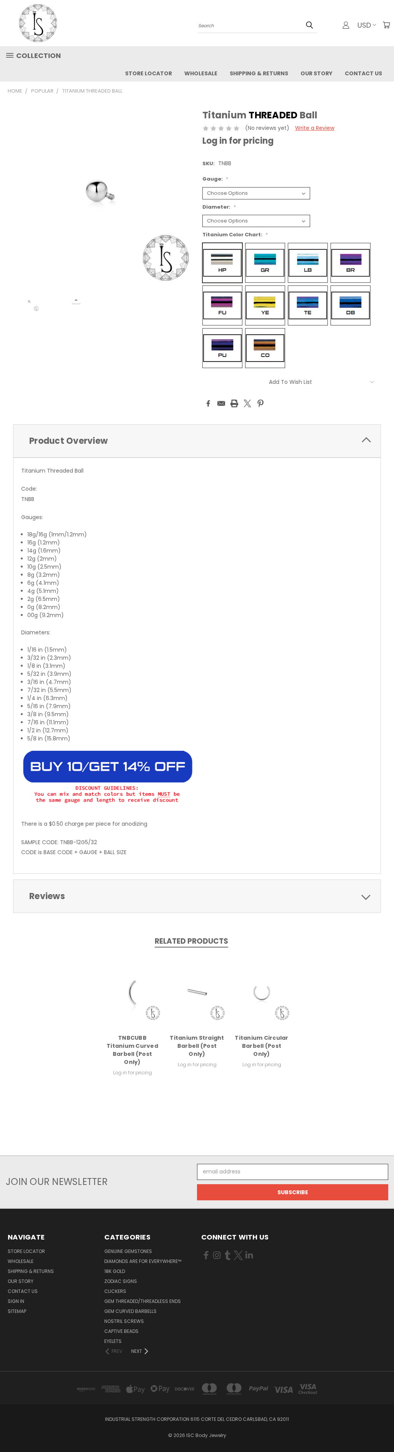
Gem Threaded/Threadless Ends (142, 1301)
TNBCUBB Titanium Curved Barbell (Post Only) (132, 1050)
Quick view (132, 991)
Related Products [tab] (191, 941)
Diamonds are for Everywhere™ (142, 1261)
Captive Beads (121, 1331)
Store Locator (148, 73)
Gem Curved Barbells (130, 1311)
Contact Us (363, 73)
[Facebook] (208, 403)
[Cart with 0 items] (386, 25)
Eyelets (113, 1341)
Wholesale (200, 73)
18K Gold (114, 1271)
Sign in (16, 1301)
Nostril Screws (124, 1321)
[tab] (197, 441)
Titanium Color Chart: (235, 234)
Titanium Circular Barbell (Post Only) (261, 1046)
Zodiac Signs (120, 1281)
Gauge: (215, 179)
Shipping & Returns (259, 73)
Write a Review (314, 128)
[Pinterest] (260, 403)
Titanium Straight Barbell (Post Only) (197, 1046)
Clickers (115, 1291)
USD (364, 25)
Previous (382, 1428)
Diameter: (219, 207)
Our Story (316, 73)
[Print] (234, 403)
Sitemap (17, 1311)
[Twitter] (247, 403)
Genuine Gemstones (128, 1251)
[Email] (221, 403)
